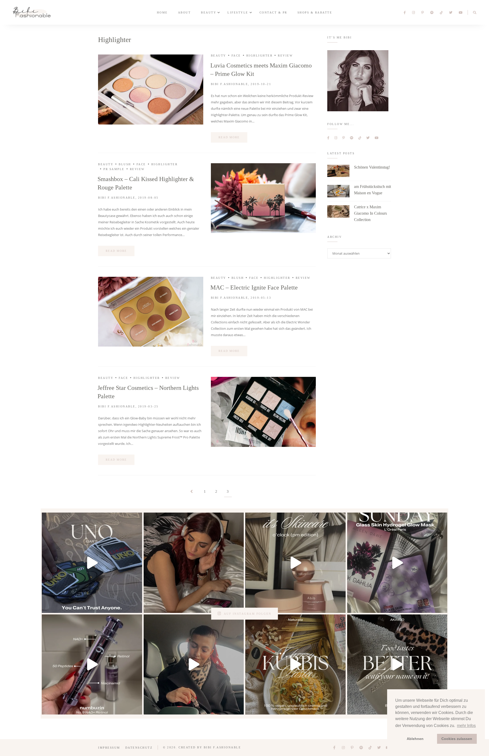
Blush (125, 164)
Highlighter (259, 55)
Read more (229, 137)
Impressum (109, 747)
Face (236, 55)
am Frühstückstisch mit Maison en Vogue (372, 189)
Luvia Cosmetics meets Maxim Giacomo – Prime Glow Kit (261, 69)
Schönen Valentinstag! (372, 167)
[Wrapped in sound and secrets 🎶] (194, 563)
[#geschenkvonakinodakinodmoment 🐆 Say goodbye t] (397, 664)
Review (285, 55)
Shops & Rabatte (314, 12)
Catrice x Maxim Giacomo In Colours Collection (370, 213)
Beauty (208, 12)
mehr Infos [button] (466, 725)
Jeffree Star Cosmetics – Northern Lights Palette (148, 392)
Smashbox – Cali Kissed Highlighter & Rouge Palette (146, 183)
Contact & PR (273, 12)
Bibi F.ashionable (229, 84)
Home (162, 12)
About (184, 12)
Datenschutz (139, 747)
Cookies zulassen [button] (456, 739)
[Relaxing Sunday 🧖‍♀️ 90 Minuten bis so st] (397, 563)
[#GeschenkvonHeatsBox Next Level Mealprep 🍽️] (194, 664)
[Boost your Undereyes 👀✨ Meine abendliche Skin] (295, 563)
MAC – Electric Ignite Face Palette (254, 287)
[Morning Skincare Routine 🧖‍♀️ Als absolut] (92, 664)
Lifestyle (237, 12)
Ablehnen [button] (415, 739)
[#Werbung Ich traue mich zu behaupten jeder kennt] (92, 563)
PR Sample (114, 169)
